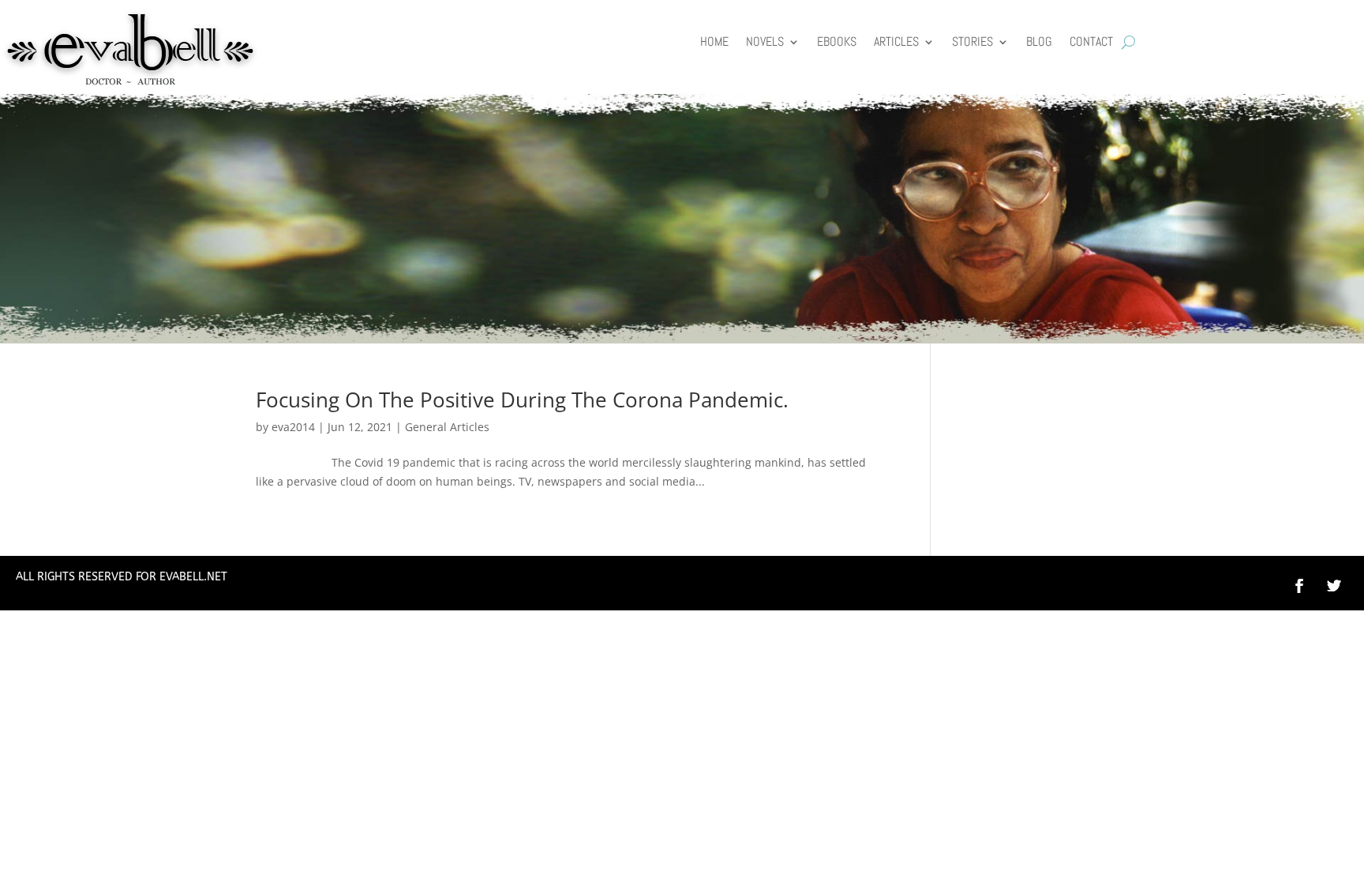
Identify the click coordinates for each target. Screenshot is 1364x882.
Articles (896, 43)
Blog (1039, 43)
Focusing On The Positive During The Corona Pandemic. (522, 399)
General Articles (447, 426)
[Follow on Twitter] (1342, 586)
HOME (714, 43)
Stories (972, 43)
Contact (1091, 43)
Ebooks (836, 43)
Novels (765, 43)
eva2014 (293, 426)
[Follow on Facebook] (1299, 586)
